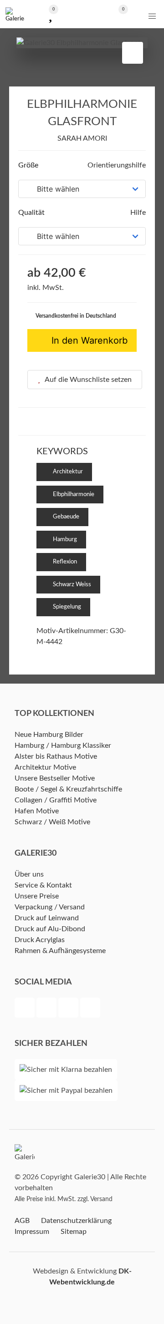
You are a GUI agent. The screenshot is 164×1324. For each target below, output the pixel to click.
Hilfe (137, 212)
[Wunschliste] (50, 14)
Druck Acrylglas (40, 940)
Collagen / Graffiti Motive (56, 800)
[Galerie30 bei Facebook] (25, 1009)
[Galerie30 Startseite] (15, 14)
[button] (152, 16)
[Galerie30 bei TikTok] (90, 1009)
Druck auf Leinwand (47, 918)
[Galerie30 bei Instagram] (69, 1009)
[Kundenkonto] (82, 14)
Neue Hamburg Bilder (49, 734)
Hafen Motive (37, 811)
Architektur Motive (45, 767)
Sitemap (74, 1231)
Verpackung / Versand (50, 907)
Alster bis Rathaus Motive (56, 756)
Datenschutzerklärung (76, 1220)
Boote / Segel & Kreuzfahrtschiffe (68, 789)
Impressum (32, 1231)
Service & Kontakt (43, 885)
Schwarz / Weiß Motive (52, 822)
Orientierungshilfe (116, 165)
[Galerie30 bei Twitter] (47, 1009)
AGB (22, 1220)
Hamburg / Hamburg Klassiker (63, 745)
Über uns (29, 874)
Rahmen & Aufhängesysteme (60, 950)
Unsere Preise (37, 896)
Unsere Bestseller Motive (55, 778)
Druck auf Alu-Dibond (50, 929)
